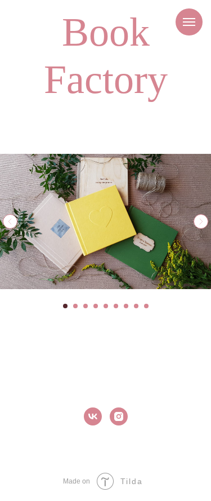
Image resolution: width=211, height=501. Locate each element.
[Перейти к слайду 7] (126, 306)
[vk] (93, 416)
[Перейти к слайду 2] (75, 306)
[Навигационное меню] (189, 22)
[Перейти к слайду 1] (65, 306)
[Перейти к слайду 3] (85, 306)
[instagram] (119, 416)
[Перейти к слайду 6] (116, 306)
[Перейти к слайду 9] (146, 306)
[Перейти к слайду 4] (95, 306)
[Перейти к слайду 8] (136, 306)
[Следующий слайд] (201, 221)
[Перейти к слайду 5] (106, 306)
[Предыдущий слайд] (10, 221)
